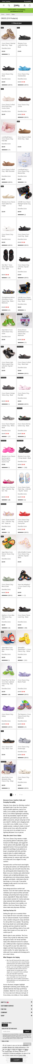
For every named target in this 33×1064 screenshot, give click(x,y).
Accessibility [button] (27, 1)
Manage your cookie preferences (16, 1047)
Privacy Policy (8, 1051)
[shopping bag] (30, 5)
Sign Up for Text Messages (9, 1028)
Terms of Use (23, 1036)
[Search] (9, 5)
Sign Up (5, 1025)
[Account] (24, 5)
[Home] (16, 5)
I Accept (16, 1060)
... (17, 794)
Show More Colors (6, 48)
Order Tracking (6, 1)
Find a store (5, 1041)
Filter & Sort (17, 23)
